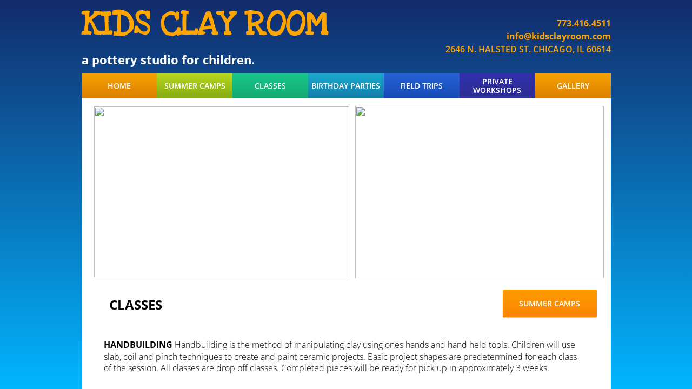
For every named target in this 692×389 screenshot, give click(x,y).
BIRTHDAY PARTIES (345, 86)
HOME (119, 86)
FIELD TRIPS (421, 86)
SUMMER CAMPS (194, 86)
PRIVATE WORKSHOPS (497, 86)
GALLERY (573, 86)
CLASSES (270, 86)
